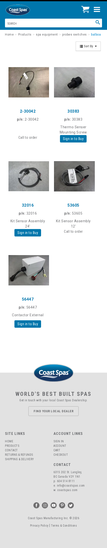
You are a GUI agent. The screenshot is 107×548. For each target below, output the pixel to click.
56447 (28, 299)
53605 (73, 205)
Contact (11, 450)
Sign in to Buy (73, 139)
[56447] (27, 270)
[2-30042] (27, 82)
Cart (57, 450)
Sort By (88, 46)
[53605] (73, 176)
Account (60, 446)
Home (9, 441)
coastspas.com (67, 490)
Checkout (61, 455)
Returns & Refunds (19, 455)
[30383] (73, 82)
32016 (28, 205)
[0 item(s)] (86, 7)
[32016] (27, 176)
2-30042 (28, 111)
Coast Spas (26, 10)
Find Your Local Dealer (53, 411)
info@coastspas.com (71, 485)
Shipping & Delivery (19, 459)
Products (12, 446)
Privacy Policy (39, 525)
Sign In (59, 441)
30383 (73, 111)
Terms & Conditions (64, 525)
